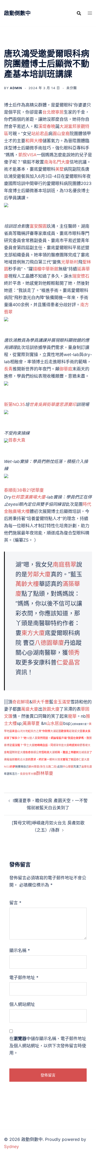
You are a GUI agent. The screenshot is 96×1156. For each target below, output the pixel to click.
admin (16, 88)
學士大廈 (29, 745)
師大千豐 (40, 701)
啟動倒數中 (17, 13)
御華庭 (65, 368)
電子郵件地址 (23, 977)
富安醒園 (38, 226)
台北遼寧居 (53, 112)
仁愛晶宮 (68, 662)
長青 (8, 368)
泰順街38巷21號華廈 (24, 490)
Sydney (11, 1146)
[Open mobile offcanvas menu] (90, 13)
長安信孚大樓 (28, 773)
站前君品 (39, 133)
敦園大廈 (50, 709)
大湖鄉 (53, 752)
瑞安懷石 (80, 276)
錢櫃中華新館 (45, 268)
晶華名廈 (86, 766)
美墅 (59, 169)
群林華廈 (44, 773)
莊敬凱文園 (75, 731)
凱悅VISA (27, 154)
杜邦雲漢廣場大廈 (28, 497)
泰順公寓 (36, 752)
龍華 (72, 716)
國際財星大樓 (17, 752)
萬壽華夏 (31, 723)
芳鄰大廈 (39, 574)
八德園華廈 (49, 642)
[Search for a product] (79, 13)
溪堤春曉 (46, 126)
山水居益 (54, 723)
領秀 (74, 652)
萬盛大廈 (29, 709)
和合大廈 (22, 759)
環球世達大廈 (61, 745)
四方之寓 (36, 731)
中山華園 (68, 766)
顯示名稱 (19, 950)
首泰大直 (16, 440)
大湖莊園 (55, 731)
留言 (15, 902)
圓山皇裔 (61, 133)
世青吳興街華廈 (44, 404)
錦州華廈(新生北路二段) (43, 766)
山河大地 (22, 731)
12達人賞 (31, 737)
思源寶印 (67, 404)
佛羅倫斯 (9, 759)
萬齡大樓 (27, 583)
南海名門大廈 (57, 161)
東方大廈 (33, 632)
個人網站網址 (22, 1004)
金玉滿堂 (61, 701)
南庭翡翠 (64, 564)
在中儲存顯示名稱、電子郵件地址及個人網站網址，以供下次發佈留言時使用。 (47, 1045)
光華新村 (69, 262)
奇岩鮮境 (20, 701)
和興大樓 (33, 140)
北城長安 (84, 752)
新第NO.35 (14, 404)
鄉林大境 (54, 759)
